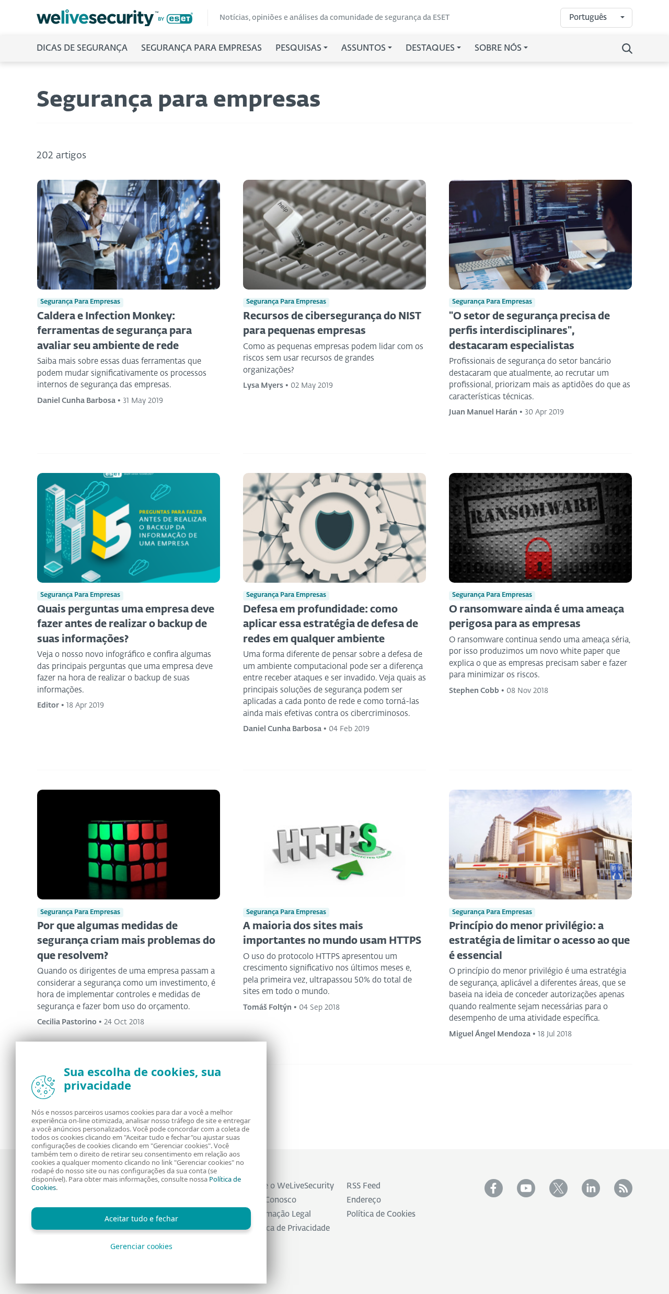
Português (588, 17)
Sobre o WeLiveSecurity (290, 1186)
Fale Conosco (271, 1200)
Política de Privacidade (288, 1228)
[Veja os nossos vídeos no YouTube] (526, 1188)
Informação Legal (279, 1214)
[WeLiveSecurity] (122, 18)
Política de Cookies (381, 1214)
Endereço (364, 1200)
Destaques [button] (430, 48)
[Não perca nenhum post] (623, 1188)
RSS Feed (363, 1186)
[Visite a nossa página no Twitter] (558, 1188)
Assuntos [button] (363, 48)
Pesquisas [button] (298, 48)
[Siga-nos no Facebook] (494, 1188)
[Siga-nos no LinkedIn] (591, 1188)
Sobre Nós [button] (498, 48)
